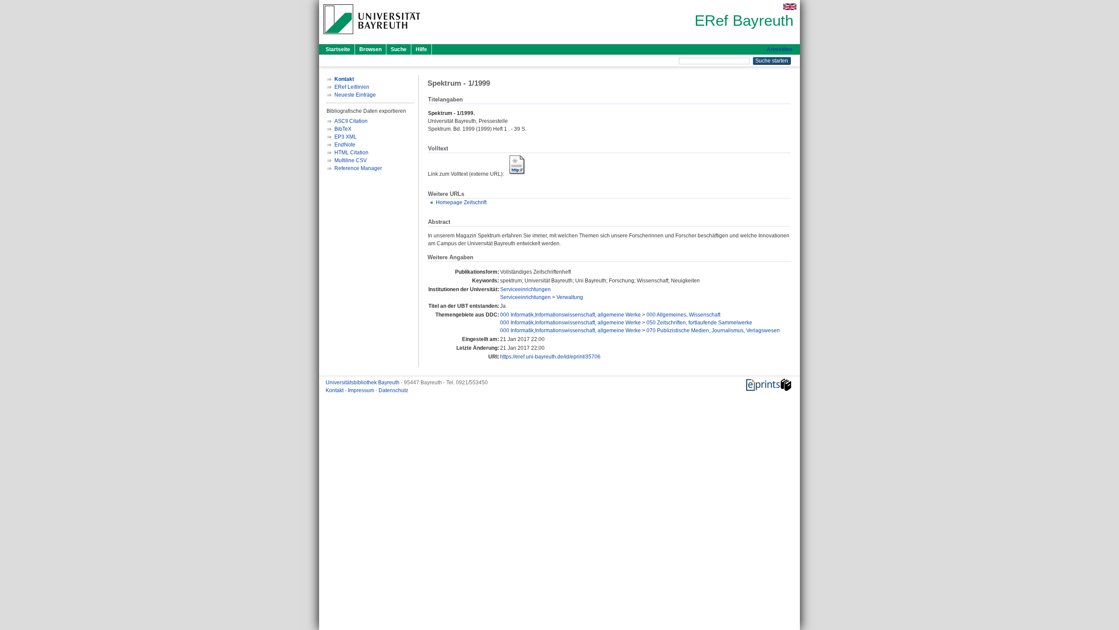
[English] (789, 6)
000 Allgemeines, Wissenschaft (683, 315)
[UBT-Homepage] (371, 37)
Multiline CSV (350, 160)
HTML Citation (351, 153)
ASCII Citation (351, 121)
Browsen (370, 49)
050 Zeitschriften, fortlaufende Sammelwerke (699, 323)
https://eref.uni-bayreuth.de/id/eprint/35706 (550, 357)
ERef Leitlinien (351, 87)
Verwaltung (569, 297)
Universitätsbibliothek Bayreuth (363, 382)
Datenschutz (393, 390)
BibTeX (342, 129)
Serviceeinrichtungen (525, 289)
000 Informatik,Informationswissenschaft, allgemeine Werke (570, 315)
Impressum (361, 390)
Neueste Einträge (355, 95)
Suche (399, 49)
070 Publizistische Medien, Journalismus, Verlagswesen (713, 330)
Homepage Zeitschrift (461, 202)
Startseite (338, 49)
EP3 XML (345, 137)
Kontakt (335, 390)
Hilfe (421, 49)
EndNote (344, 145)
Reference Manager (358, 168)
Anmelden (779, 49)
